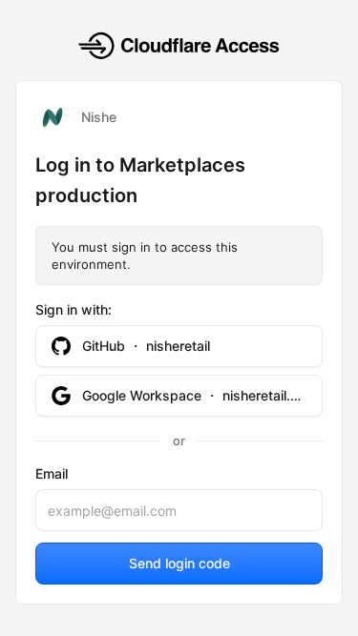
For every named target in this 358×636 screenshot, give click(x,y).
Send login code (179, 563)
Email (51, 473)
